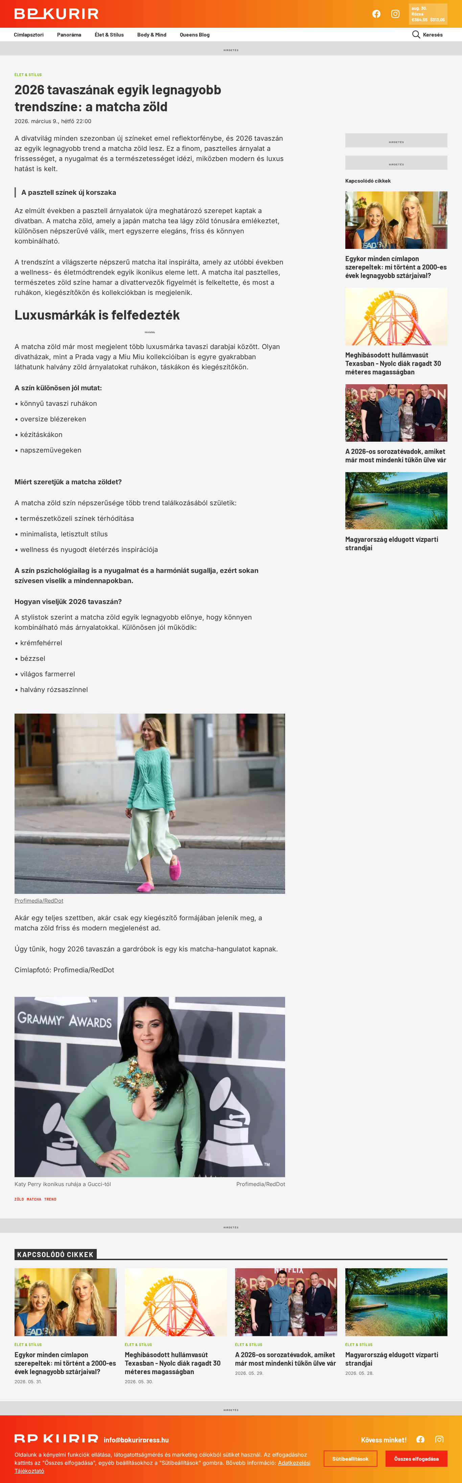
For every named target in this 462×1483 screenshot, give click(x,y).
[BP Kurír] (56, 13)
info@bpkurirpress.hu (136, 1440)
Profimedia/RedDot (39, 900)
